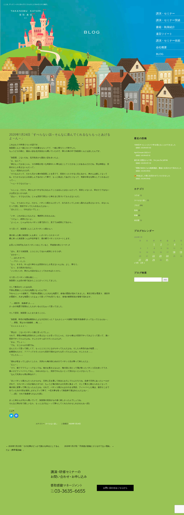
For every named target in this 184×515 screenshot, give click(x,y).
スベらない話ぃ (51, 423)
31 (167, 259)
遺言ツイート (164, 34)
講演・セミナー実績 (168, 20)
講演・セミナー (165, 13)
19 (181, 252)
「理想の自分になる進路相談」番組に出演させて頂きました (157, 168)
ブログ (136, 205)
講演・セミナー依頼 (168, 40)
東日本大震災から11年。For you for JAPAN (151, 160)
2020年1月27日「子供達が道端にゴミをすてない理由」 (89, 446)
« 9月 (136, 262)
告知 (136, 210)
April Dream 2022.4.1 (142, 152)
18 (174, 252)
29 (153, 259)
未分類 (136, 220)
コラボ (136, 195)
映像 (136, 215)
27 (140, 259)
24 (167, 255)
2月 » (142, 262)
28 (146, 259)
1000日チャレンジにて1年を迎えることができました (155, 145)
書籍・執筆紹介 (165, 27)
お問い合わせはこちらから (115, 487)
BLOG (159, 54)
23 (160, 255)
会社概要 (161, 47)
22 (153, 255)
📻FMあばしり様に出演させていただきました (152, 175)
